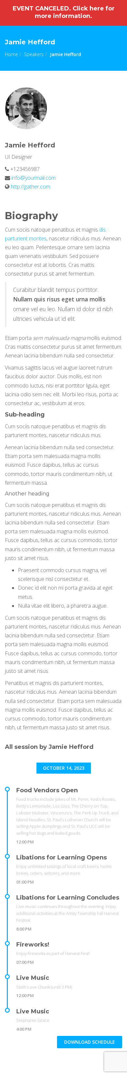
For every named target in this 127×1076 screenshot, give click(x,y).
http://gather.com (30, 186)
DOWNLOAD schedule (89, 1042)
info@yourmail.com (33, 177)
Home (11, 54)
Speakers (34, 54)
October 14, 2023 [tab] (63, 768)
